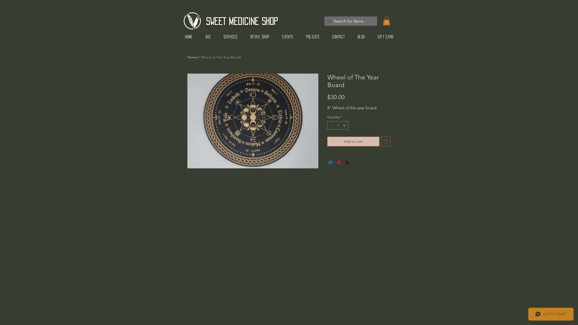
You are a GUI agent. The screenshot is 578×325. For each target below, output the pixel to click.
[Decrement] (331, 125)
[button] (386, 21)
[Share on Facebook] (330, 162)
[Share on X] (347, 162)
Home (192, 57)
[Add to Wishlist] (386, 141)
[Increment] (344, 125)
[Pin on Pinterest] (339, 162)
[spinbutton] (338, 125)
